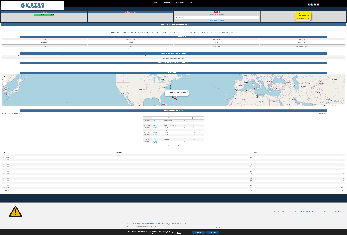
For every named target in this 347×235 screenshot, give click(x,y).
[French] (218, 12)
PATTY (155, 125)
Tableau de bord (179, 2)
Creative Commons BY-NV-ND (152, 223)
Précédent (172, 145)
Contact (339, 211)
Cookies (328, 211)
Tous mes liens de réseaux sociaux (217, 20)
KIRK (154, 137)
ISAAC (155, 141)
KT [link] (182, 118)
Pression (199, 118)
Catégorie (166, 118)
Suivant (175, 145)
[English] (215, 12)
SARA (154, 120)
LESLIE (155, 134)
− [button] (4, 79)
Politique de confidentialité (305, 211)
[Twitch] (318, 4)
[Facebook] (309, 4)
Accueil (156, 2)
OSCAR (155, 127)
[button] (10, 113)
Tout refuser (212, 232)
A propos (274, 211)
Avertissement (15, 218)
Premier (168, 145)
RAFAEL (155, 123)
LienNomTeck (156, 118)
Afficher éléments (11, 113)
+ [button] (4, 76)
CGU (284, 211)
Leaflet (327, 105)
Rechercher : (323, 113)
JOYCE (155, 139)
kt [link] (300, 42)
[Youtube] (315, 4)
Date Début (147, 118)
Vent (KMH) (190, 118)
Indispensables (166, 2)
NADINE (155, 130)
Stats (190, 2)
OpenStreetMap (335, 105)
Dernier (178, 145)
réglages (179, 233)
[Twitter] (311, 4)
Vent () (180, 118)
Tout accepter (199, 232)
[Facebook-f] (216, 227)
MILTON (155, 132)
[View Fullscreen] (4, 83)
